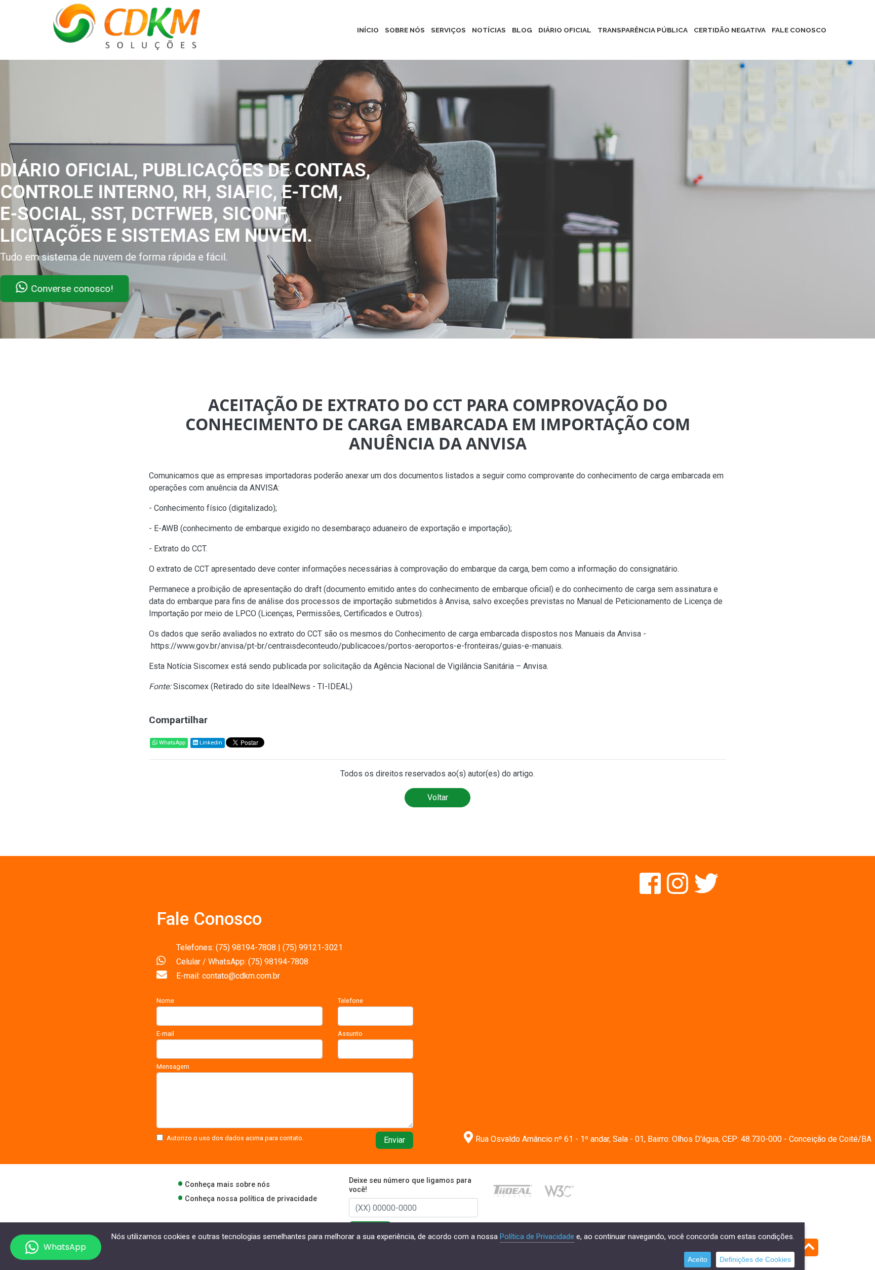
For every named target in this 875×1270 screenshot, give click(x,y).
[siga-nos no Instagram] (678, 889)
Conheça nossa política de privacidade (251, 1198)
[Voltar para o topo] (808, 1248)
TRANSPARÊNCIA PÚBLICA (643, 30)
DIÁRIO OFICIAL (564, 30)
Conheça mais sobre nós (227, 1184)
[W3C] (559, 1190)
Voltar (437, 797)
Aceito (697, 1259)
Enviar (394, 1140)
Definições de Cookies (755, 1259)
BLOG (522, 30)
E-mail (165, 1033)
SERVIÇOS (448, 30)
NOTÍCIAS (489, 30)
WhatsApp (171, 742)
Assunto (350, 1033)
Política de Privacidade (537, 1236)
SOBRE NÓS (405, 30)
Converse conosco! (123, 288)
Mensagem (172, 1066)
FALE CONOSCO (799, 30)
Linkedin (210, 742)
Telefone (350, 1000)
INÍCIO (368, 30)
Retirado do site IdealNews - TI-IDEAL (281, 686)
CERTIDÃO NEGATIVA (730, 30)
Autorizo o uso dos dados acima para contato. (235, 1138)
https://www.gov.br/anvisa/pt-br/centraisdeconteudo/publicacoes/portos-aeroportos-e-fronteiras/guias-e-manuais (356, 646)
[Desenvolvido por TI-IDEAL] (512, 1190)
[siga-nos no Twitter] (706, 889)
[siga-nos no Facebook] (651, 889)
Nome (165, 1000)
